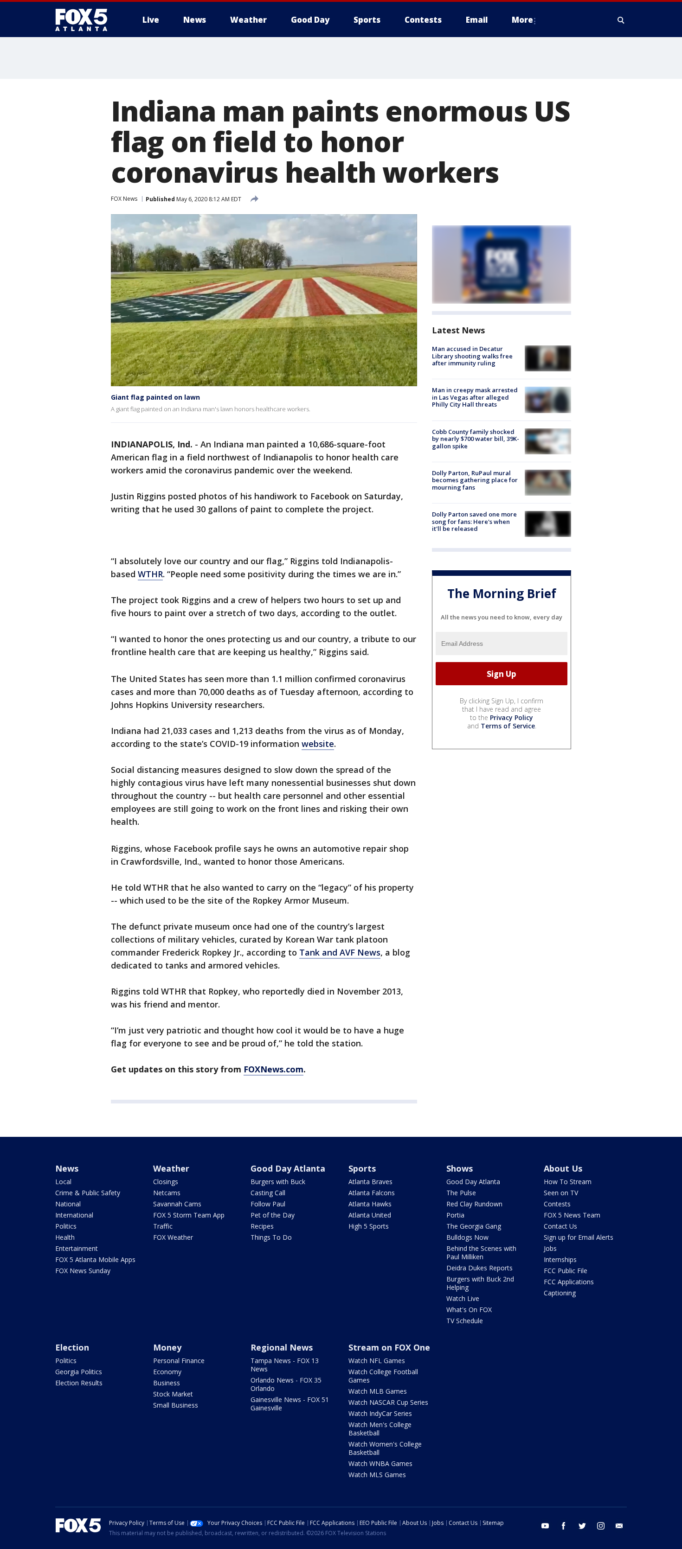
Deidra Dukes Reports (479, 1267)
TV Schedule (464, 1320)
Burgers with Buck (278, 1181)
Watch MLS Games (377, 1474)
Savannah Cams (177, 1203)
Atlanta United (369, 1215)
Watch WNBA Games (380, 1463)
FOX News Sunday (82, 1270)
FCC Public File (565, 1270)
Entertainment (76, 1248)
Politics (66, 1226)
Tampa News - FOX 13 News (285, 1364)
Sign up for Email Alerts (578, 1237)
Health (65, 1237)
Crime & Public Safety (87, 1192)
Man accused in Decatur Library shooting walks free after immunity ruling (472, 355)
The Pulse (461, 1192)
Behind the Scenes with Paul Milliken (481, 1252)
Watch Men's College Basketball (380, 1428)
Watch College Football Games (383, 1375)
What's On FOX (469, 1309)
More (522, 19)
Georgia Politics (78, 1371)
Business (166, 1382)
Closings (165, 1181)
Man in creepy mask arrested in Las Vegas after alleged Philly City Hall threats (475, 397)
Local (63, 1181)
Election (72, 1347)
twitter (582, 1525)
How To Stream (568, 1181)
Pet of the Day (273, 1215)
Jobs (550, 1248)
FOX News (124, 199)
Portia (455, 1215)
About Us (563, 1168)
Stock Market (173, 1394)
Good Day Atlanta (288, 1168)
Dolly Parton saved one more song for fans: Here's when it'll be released (474, 521)
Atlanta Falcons (371, 1192)
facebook (563, 1525)
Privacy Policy (511, 717)
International (74, 1215)
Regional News (282, 1347)
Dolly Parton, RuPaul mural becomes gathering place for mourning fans (475, 480)
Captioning (560, 1292)
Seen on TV (561, 1192)
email (619, 1525)
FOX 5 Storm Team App (189, 1215)
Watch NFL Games (376, 1360)
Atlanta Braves (370, 1181)
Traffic (163, 1226)
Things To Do (271, 1237)
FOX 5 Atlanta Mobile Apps (95, 1259)
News (66, 1168)
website (318, 743)
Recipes (262, 1226)
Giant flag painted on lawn (155, 397)
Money (167, 1347)
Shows (459, 1168)
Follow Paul (268, 1203)
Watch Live (462, 1298)
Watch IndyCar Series (380, 1413)
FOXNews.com (273, 1069)
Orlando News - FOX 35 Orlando (286, 1384)
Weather (171, 1168)
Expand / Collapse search (621, 20)
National (68, 1203)
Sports (362, 1168)
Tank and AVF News (339, 952)
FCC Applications (569, 1281)
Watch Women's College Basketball (385, 1448)
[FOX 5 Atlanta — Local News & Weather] (85, 20)
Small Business (175, 1405)
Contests (557, 1203)
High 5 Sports (368, 1226)
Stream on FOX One (389, 1347)
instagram (600, 1525)
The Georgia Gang (473, 1226)
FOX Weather (173, 1237)
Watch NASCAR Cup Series (388, 1402)
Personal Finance (179, 1360)
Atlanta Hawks (370, 1203)
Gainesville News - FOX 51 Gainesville (290, 1403)
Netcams (166, 1192)
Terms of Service (508, 725)
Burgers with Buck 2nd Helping (480, 1283)
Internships (560, 1259)
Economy (167, 1371)
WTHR (150, 574)
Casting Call (268, 1192)
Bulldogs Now (467, 1237)
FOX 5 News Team (572, 1215)
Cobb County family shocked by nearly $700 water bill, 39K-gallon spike (475, 438)
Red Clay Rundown (474, 1203)
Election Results (79, 1382)
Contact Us (560, 1226)
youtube (545, 1525)
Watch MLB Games (377, 1391)
